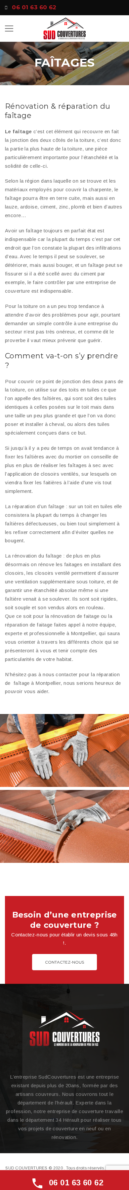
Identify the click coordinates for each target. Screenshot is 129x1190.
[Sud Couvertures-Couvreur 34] (64, 28)
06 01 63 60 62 (34, 7)
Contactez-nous (64, 962)
